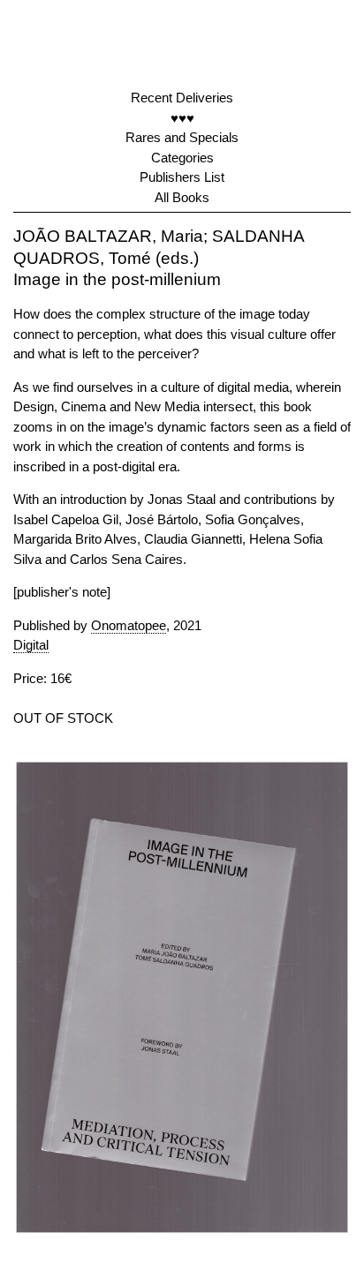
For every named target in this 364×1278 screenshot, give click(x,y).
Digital (31, 644)
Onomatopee (128, 625)
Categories (182, 157)
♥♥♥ (182, 117)
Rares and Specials (182, 137)
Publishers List (182, 176)
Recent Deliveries (182, 97)
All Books (182, 197)
